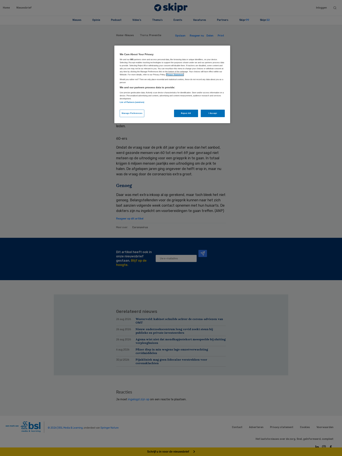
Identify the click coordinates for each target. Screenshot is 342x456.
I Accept (213, 113)
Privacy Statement (175, 75)
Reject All (186, 113)
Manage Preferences (132, 113)
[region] (172, 84)
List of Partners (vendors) (132, 102)
